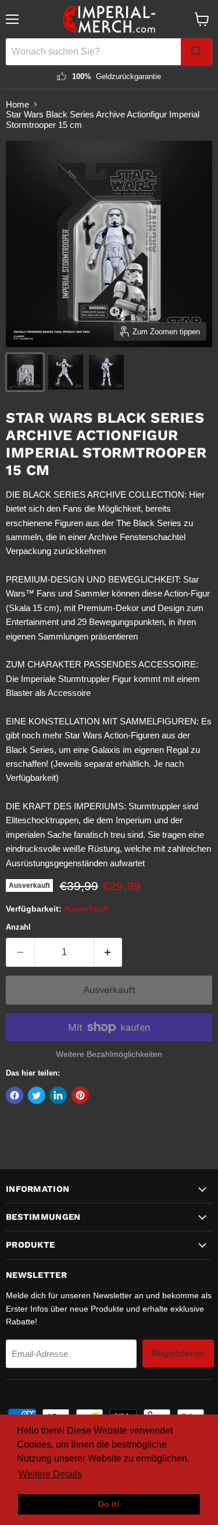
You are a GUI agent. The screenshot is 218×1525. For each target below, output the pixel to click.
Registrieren (178, 1353)
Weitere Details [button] (50, 1474)
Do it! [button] (109, 1504)
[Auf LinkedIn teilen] (58, 1095)
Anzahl (18, 927)
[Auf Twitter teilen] (36, 1095)
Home (17, 104)
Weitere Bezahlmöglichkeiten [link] (109, 1054)
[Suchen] (196, 51)
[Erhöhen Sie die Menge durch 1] (108, 952)
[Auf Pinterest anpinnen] (80, 1095)
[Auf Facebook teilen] (14, 1095)
